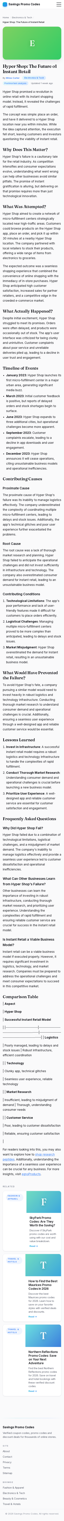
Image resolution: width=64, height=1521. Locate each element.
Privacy (7, 1462)
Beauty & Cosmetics (15, 1498)
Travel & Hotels (13, 1260)
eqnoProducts (31, 1174)
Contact (7, 1456)
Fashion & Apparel (14, 1197)
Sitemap (7, 1473)
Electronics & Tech (22, 17)
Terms (6, 1467)
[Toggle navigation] (58, 4)
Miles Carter (12, 78)
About (6, 1451)
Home (6, 17)
